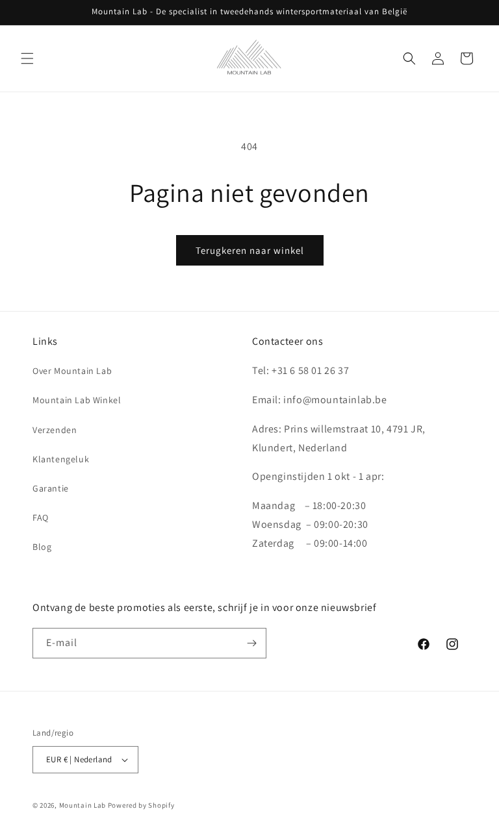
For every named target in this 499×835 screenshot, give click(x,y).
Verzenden (54, 430)
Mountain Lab (82, 805)
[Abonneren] (251, 643)
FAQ (40, 517)
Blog (41, 547)
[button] (27, 58)
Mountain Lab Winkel (76, 400)
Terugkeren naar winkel (250, 250)
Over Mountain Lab (72, 371)
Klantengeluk (60, 459)
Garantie (50, 488)
